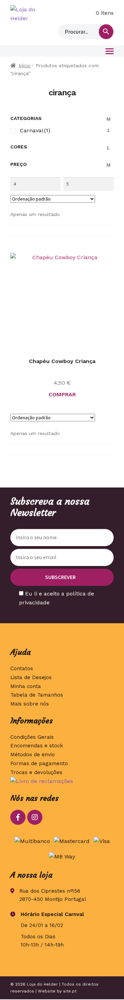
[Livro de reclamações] (62, 781)
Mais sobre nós (29, 704)
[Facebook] (17, 817)
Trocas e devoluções (36, 772)
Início (25, 65)
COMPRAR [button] (62, 394)
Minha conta (73, 13)
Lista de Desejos (31, 677)
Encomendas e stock (36, 746)
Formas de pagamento (39, 763)
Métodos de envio (32, 754)
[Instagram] (34, 817)
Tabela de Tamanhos (36, 695)
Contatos (21, 668)
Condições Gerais (32, 737)
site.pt (69, 991)
